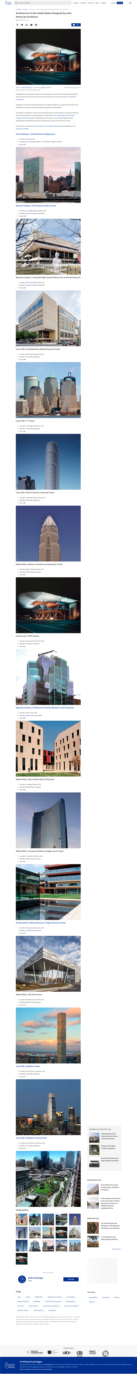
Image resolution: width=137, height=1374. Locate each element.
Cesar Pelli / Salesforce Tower (28, 1066)
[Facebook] (17, 24)
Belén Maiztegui (35, 1277)
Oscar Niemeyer (31, 142)
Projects (76, 3)
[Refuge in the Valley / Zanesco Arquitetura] (94, 1150)
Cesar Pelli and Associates (53, 1302)
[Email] (31, 24)
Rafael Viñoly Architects (55, 1297)
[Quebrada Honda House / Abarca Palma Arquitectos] (94, 1162)
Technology (105, 1297)
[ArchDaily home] (8, 3)
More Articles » (116, 1249)
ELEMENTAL (37, 1302)
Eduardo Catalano (31, 213)
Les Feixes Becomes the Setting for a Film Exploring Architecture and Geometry (110, 1225)
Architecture (52, 1310)
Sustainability (93, 1297)
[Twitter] (22, 24)
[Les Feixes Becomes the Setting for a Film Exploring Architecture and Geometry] (93, 1228)
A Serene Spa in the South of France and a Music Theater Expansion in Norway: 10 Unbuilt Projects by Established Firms (110, 1203)
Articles (83, 3)
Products (90, 3)
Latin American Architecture (51, 1306)
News (97, 3)
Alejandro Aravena (31, 715)
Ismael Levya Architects (71, 1306)
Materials (116, 1297)
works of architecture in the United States (45, 126)
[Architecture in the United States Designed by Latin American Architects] (21, 1219)
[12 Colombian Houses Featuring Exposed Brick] (93, 1241)
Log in (113, 3)
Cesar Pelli (56, 115)
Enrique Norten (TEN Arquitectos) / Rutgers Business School (41, 922)
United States (71, 1297)
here (39, 90)
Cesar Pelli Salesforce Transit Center (31, 1138)
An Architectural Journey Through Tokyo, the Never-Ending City (110, 1187)
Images (103, 3)
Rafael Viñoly (64, 115)
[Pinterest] (36, 24)
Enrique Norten (30, 118)
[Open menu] (130, 3)
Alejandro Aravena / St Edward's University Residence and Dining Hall (45, 707)
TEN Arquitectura (38, 1310)
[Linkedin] (26, 24)
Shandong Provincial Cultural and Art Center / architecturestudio (109, 1136)
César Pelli (21, 1306)
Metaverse (92, 1302)
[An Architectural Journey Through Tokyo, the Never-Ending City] (93, 1189)
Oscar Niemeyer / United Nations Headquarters (35, 134)
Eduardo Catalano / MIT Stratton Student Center (36, 205)
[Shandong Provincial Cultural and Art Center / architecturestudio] (94, 1138)
